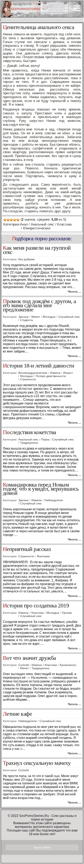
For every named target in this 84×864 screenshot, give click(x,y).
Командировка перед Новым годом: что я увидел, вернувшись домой (41, 489)
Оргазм (67, 612)
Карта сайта (42, 847)
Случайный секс (69, 316)
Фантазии (43, 556)
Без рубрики (26, 259)
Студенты (26, 320)
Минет (35, 316)
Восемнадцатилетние (32, 372)
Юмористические (36, 228)
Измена (55, 372)
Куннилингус (68, 665)
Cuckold (23, 665)
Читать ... (74, 291)
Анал (24, 224)
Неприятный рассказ (27, 549)
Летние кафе (17, 714)
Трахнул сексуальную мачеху (37, 763)
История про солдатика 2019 (36, 606)
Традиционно (29, 442)
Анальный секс (42, 224)
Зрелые (23, 316)
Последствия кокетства (29, 432)
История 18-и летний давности (38, 366)
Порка (45, 439)
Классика (64, 224)
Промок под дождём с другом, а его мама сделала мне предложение (39, 305)
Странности (28, 379)
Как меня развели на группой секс (37, 250)
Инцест (68, 372)
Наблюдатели (53, 500)
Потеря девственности (51, 376)
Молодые (49, 316)
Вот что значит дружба (29, 658)
